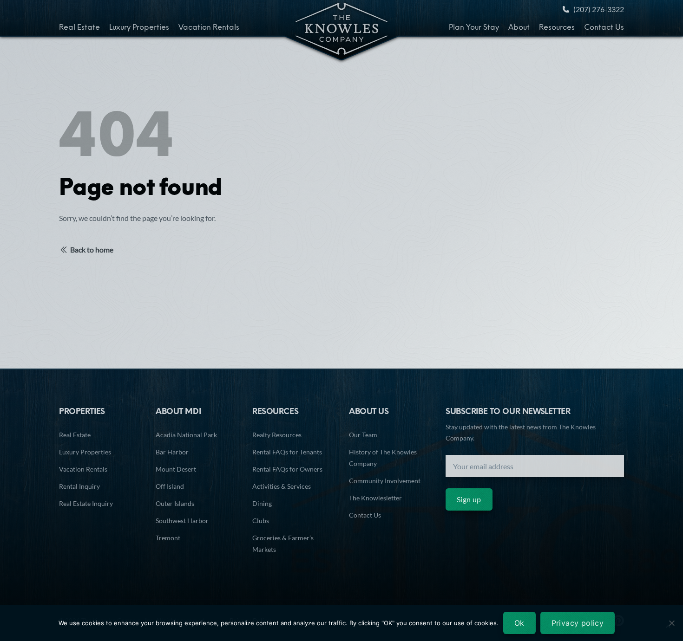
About (519, 28)
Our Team (363, 435)
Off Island (170, 486)
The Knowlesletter (375, 498)
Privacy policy (578, 623)
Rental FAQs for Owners (287, 469)
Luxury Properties (139, 28)
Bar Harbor (172, 452)
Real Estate (79, 28)
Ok (519, 623)
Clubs (260, 520)
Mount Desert (176, 469)
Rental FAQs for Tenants (287, 452)
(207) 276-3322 (598, 9)
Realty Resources (277, 435)
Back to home (91, 249)
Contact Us (604, 28)
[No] (671, 623)
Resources (557, 28)
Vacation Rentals (208, 28)
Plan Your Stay (474, 28)
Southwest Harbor (182, 520)
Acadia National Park (186, 435)
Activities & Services (281, 486)
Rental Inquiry (79, 486)
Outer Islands (175, 503)
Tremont (168, 538)
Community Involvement (384, 481)
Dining (262, 503)
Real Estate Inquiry (86, 503)
